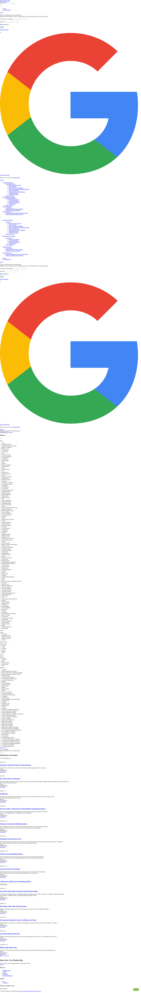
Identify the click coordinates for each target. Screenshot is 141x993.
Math (3, 661)
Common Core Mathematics (8, 719)
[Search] (0, 6)
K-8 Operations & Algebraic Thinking (10, 742)
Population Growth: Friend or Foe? (11, 839)
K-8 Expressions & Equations (9, 733)
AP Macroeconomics (14, 194)
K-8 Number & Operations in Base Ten (11, 740)
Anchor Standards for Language (9, 711)
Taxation (4, 610)
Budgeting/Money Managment (9, 562)
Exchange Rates (5, 457)
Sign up (2, 964)
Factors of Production (7, 513)
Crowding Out (5, 451)
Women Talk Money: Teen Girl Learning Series (17, 213)
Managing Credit (6, 703)
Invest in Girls (9, 207)
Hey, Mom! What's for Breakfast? (10, 778)
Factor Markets (5, 487)
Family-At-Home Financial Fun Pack (14, 214)
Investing (4, 575)
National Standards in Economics (9, 671)
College (3, 639)
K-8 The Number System (8, 746)
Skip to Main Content (5, 0)
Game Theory (5, 488)
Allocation (4, 481)
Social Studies (5, 664)
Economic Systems (6, 591)
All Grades (4, 634)
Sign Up (2, 180)
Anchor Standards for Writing (8, 715)
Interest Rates (5, 574)
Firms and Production (14, 190)
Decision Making (6, 512)
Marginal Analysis (6, 493)
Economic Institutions (7, 456)
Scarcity (4, 475)
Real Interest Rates (6, 473)
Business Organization (7, 585)
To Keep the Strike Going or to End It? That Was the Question (19, 891)
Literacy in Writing (6, 718)
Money (3, 468)
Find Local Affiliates (7, 975)
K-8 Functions (5, 734)
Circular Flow (5, 450)
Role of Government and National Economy (19, 189)
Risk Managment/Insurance (8, 576)
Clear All (10, 432)
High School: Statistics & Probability (10, 728)
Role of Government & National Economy (11, 581)
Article (3, 646)
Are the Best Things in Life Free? (10, 933)
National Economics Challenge (13, 210)
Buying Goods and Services (8, 563)
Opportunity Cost (6, 469)
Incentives (4, 516)
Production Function (6, 501)
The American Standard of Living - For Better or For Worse (18, 920)
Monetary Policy (5, 466)
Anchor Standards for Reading (9, 712)
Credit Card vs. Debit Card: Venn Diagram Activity (15, 881)
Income (3, 518)
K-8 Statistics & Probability (8, 744)
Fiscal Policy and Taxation (8, 677)
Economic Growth (6, 454)
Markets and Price (6, 624)
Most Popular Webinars (14, 202)
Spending (4, 708)
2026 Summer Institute (14, 199)
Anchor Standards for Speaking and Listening (12, 714)
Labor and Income (6, 684)
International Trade (6, 491)
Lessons (5, 971)
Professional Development (9, 197)
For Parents (5, 974)
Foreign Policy (5, 460)
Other (3, 665)
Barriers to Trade (6, 546)
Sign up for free (16, 177)
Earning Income (5, 700)
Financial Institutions (6, 569)
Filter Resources (4, 432)
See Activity (3, 832)
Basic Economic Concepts (15, 185)
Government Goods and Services (9, 599)
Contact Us (5, 982)
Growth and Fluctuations (7, 680)
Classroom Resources (8, 182)
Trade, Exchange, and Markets (16, 188)
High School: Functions (7, 722)
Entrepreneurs (5, 529)
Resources (10, 184)
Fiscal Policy (5, 459)
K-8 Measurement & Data (8, 737)
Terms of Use (38, 991)
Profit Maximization (6, 503)
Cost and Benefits (6, 528)
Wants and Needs (6, 523)
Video (3, 652)
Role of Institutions (6, 607)
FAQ (4, 981)
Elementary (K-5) (6, 635)
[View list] (2, 752)
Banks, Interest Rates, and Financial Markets (12, 672)
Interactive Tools (7, 970)
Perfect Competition (6, 500)
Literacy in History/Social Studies (9, 717)
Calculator (4, 648)
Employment (5, 568)
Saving (3, 578)
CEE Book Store (7, 10)
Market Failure (5, 496)
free (47, 16)
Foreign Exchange (6, 549)
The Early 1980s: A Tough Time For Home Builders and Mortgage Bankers (23, 809)
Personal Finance (13, 186)
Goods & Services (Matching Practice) (11, 854)
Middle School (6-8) (6, 636)
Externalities (4, 485)
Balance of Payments (7, 447)
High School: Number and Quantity (10, 727)
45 (6, 955)
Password (2, 21)
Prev (1, 955)
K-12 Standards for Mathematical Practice (11, 730)
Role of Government (6, 504)
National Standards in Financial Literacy (10, 699)
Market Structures (6, 535)
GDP (3, 462)
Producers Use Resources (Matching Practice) (13, 824)
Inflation (4, 463)
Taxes (3, 579)
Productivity (4, 604)
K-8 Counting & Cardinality (8, 731)
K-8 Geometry (5, 736)
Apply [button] (4, 747)
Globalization (5, 551)
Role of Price (5, 609)
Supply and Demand (6, 476)
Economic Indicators (6, 588)
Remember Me (5, 24)
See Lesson (2, 772)
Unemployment (5, 478)
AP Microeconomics (13, 193)
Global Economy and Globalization (17, 192)
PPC (3, 471)
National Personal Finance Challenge (14, 209)
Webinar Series (12, 203)
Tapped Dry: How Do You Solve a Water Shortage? (15, 765)
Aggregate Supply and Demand (9, 446)
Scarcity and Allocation (7, 693)
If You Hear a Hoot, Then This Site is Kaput (13, 906)
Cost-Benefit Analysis (7, 484)
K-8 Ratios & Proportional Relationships (11, 743)
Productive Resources (7, 540)
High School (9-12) (6, 638)
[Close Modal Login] (0, 263)
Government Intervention (7, 490)
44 (5, 955)
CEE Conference (10, 205)
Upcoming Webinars (13, 201)
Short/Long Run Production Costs (10, 507)
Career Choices (5, 565)
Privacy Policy (22, 991)
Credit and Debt (5, 566)
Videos (4, 973)
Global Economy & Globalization (9, 544)
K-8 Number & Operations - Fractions (10, 739)
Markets (4, 687)
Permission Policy (30, 991)
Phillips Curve (5, 472)
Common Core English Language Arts (10, 709)
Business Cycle (5, 448)
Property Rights (5, 606)
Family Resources (7, 211)
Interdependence (5, 553)
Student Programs (7, 206)
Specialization (5, 559)
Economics (4, 659)
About (4, 8)
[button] (70, 441)
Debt (3, 453)
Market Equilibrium (6, 465)
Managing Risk (5, 705)
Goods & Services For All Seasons (10, 869)
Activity (3, 645)
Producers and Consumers (8, 519)
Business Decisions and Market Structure (11, 674)
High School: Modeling (7, 725)
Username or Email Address (6, 19)
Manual (3, 651)
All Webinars (11, 198)
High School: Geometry (7, 724)
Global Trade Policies (7, 550)
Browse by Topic (10, 195)
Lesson (3, 649)
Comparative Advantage (7, 482)
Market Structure (6, 497)
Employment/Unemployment (8, 593)
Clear (1, 747)
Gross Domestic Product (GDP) (9, 678)
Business (4, 658)
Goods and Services (6, 515)
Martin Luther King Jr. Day (8, 947)
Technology (4, 612)
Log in (1, 12)
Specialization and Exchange (8, 694)
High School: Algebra (7, 721)
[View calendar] (0, 752)
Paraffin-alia (4, 794)
